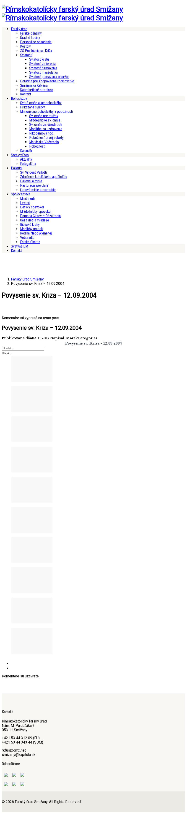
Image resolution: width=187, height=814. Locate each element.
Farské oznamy (31, 33)
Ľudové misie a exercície (38, 190)
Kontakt (25, 94)
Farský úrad (19, 29)
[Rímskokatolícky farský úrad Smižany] (62, 9)
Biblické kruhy (30, 224)
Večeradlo (27, 237)
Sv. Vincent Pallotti (33, 172)
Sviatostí (26, 55)
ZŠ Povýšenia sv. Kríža (36, 51)
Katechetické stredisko (36, 90)
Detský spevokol (32, 207)
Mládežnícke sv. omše (44, 120)
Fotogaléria (28, 164)
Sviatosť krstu (39, 59)
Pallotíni (16, 168)
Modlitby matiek (31, 229)
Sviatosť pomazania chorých (49, 77)
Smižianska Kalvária (34, 85)
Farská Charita (30, 242)
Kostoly (25, 46)
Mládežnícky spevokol (35, 211)
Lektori (25, 203)
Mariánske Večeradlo (44, 142)
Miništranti (27, 198)
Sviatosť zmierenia (42, 64)
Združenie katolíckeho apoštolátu (43, 177)
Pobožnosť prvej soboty (46, 137)
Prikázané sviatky (32, 107)
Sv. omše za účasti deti (45, 124)
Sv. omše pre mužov (43, 116)
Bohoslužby (19, 98)
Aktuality (26, 159)
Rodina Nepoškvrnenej (36, 233)
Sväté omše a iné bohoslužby (41, 103)
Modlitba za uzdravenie (45, 129)
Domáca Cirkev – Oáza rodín (40, 216)
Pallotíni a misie (31, 181)
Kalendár (26, 150)
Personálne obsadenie (36, 42)
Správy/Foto (20, 155)
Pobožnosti (37, 146)
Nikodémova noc (41, 133)
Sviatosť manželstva (43, 72)
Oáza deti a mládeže (34, 220)
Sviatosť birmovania (43, 68)
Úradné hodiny (30, 37)
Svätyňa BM (19, 246)
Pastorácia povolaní (34, 185)
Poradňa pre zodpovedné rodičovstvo (47, 81)
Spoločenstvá (20, 194)
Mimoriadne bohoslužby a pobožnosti (46, 111)
